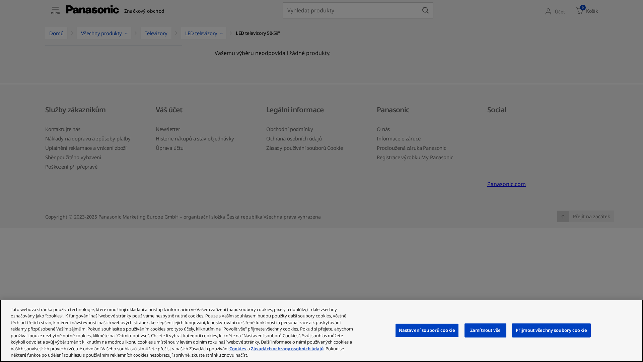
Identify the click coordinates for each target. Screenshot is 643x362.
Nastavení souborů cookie (427, 330)
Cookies (237, 349)
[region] (321, 331)
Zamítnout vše (485, 330)
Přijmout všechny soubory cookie (551, 330)
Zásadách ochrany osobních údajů (287, 349)
